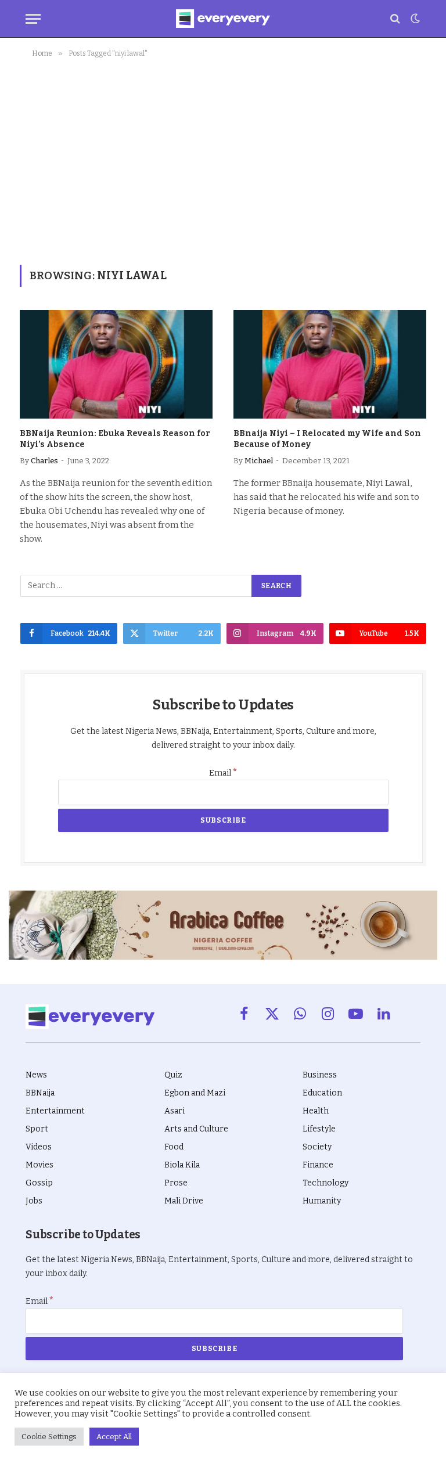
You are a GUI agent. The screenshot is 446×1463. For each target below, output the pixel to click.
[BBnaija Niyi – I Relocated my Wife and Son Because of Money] (329, 364)
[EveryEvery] (222, 18)
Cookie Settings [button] (49, 1436)
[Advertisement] (223, 159)
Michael (258, 460)
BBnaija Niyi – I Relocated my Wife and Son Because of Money (327, 438)
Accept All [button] (114, 1436)
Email (223, 773)
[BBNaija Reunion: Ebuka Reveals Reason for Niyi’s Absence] (116, 364)
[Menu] (33, 19)
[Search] (395, 19)
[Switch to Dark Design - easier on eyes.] (414, 18)
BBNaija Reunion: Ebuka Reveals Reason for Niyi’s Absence (115, 438)
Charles (44, 460)
